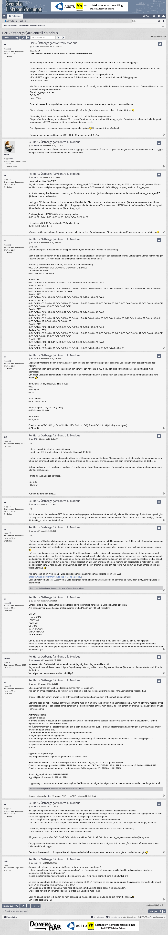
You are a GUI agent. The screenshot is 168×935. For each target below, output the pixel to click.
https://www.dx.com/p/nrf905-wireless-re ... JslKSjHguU (55, 577)
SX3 (5, 437)
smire (6, 861)
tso (5, 45)
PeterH (6, 155)
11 (10, 49)
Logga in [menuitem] (159, 17)
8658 (11, 159)
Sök (24, 21)
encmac (7, 658)
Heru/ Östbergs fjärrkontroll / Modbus (30, 33)
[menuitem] (146, 16)
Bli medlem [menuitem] (164, 17)
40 (10, 441)
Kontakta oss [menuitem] (99, 917)
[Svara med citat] (160, 44)
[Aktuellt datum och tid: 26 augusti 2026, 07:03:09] (163, 26)
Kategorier (16, 16)
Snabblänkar (5, 17)
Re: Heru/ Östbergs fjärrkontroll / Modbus (54, 142)
